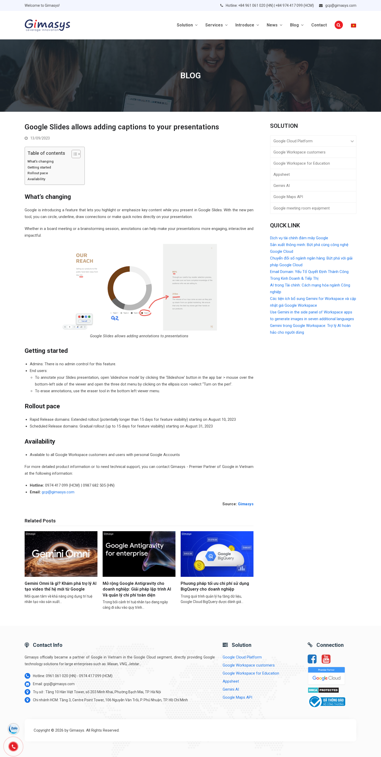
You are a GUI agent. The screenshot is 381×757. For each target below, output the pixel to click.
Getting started (39, 167)
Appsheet (281, 174)
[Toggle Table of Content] (73, 154)
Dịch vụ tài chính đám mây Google (299, 238)
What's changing (40, 161)
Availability (36, 179)
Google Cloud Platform (293, 141)
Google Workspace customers (299, 152)
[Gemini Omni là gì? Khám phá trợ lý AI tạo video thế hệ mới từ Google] (61, 553)
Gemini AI (281, 185)
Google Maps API (288, 196)
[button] (339, 25)
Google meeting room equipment (301, 208)
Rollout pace (37, 173)
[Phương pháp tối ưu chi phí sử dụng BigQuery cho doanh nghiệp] (217, 553)
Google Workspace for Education (301, 163)
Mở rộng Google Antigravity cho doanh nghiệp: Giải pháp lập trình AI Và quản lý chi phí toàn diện (137, 589)
